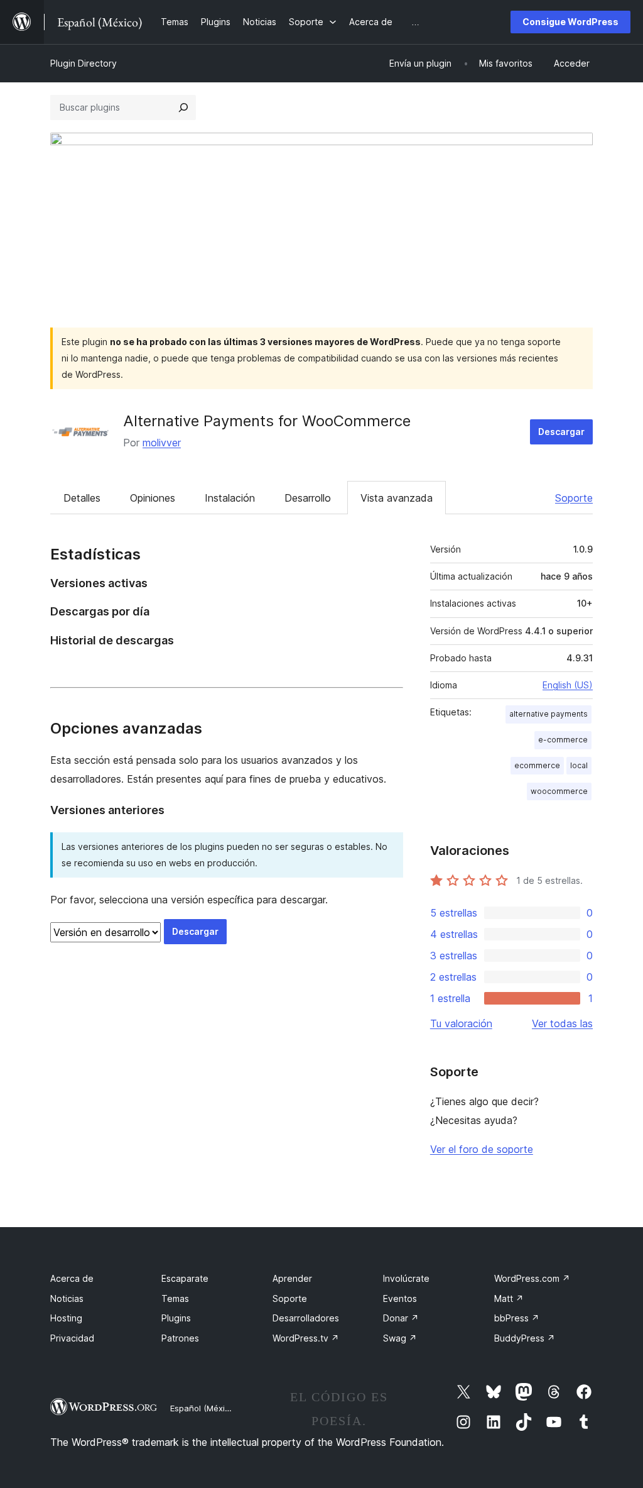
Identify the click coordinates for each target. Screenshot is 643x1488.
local (579, 765)
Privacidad (72, 1338)
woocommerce (559, 791)
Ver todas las (562, 1023)
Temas (175, 1298)
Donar (401, 1318)
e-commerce (563, 739)
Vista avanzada (396, 498)
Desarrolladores (306, 1318)
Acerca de (72, 1278)
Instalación (230, 498)
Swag (400, 1338)
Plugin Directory (83, 63)
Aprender (292, 1278)
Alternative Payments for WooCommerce (267, 421)
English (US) (568, 685)
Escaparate (184, 1278)
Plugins (176, 1318)
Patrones (180, 1338)
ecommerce (537, 765)
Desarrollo (307, 498)
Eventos (400, 1298)
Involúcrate (406, 1278)
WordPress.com (532, 1278)
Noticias (67, 1298)
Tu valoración (461, 1023)
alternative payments (548, 714)
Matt (509, 1298)
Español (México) (203, 1408)
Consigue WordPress (570, 21)
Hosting (66, 1318)
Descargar (561, 431)
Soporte (574, 498)
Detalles (81, 498)
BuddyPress (524, 1338)
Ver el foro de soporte (481, 1149)
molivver (162, 442)
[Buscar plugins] (183, 107)
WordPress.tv (306, 1338)
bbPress (516, 1318)
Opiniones (152, 498)
